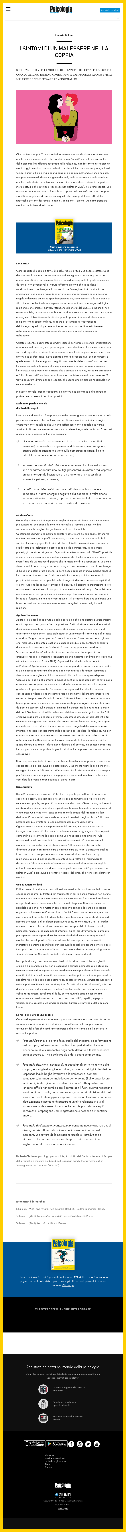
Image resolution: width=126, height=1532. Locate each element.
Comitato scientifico (55, 1458)
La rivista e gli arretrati (56, 1461)
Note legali (63, 1508)
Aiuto (47, 1464)
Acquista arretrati (110, 10)
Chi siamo (49, 1455)
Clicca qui (68, 1285)
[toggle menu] (8, 9)
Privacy (48, 1467)
